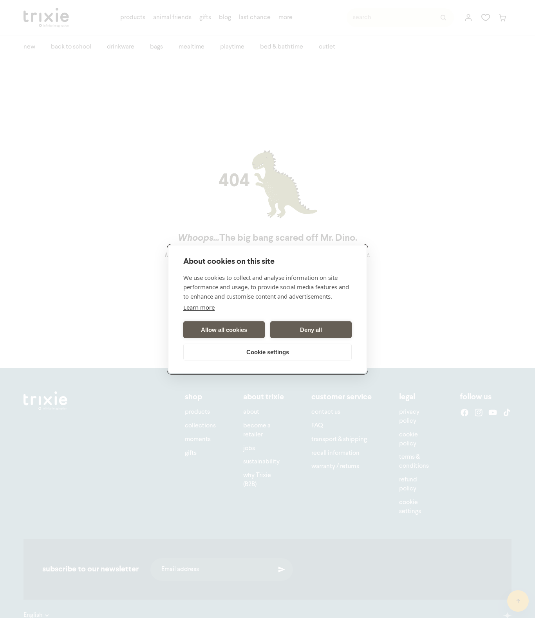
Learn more (199, 307)
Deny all (311, 329)
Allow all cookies (224, 329)
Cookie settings (267, 351)
